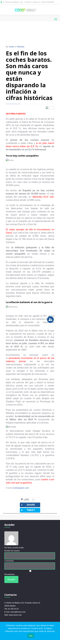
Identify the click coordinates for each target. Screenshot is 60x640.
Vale (31, 636)
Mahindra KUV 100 (43, 197)
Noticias (20, 46)
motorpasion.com (21, 488)
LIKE (29, 499)
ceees (11, 46)
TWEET (28, 510)
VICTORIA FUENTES (15, 114)
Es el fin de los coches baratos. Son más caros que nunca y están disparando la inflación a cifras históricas (29, 75)
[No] (56, 630)
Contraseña (9, 561)
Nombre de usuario (12, 551)
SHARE (28, 504)
